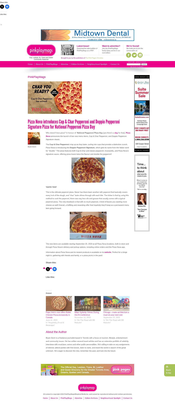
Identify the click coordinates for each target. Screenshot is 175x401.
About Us (39, 64)
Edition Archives (77, 64)
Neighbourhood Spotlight (97, 64)
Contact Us (114, 64)
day (116, 133)
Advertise (64, 64)
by (140, 66)
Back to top (168, 371)
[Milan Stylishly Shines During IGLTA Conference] (88, 303)
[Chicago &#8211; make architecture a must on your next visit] (116, 303)
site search (133, 66)
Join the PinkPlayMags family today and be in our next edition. (111, 51)
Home (30, 64)
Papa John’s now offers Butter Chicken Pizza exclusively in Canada (58, 314)
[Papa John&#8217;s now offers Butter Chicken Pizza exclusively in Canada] (59, 303)
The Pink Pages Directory (94, 58)
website (107, 252)
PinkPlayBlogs (52, 64)
